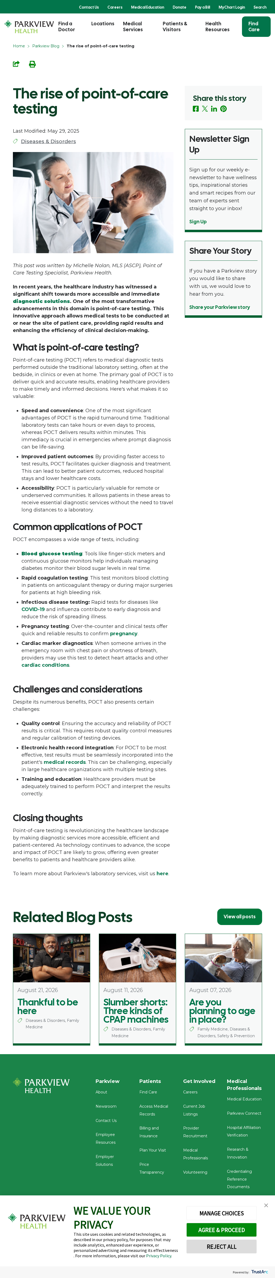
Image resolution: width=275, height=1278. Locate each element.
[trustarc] (259, 1272)
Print (32, 64)
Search (260, 7)
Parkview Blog (45, 46)
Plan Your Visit (152, 1150)
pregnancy (124, 634)
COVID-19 (33, 609)
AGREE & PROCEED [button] (221, 1230)
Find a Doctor (66, 26)
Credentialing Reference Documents (239, 1179)
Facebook (196, 109)
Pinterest (223, 108)
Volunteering (195, 1172)
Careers (114, 7)
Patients (150, 1081)
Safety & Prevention (236, 1035)
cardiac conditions (45, 665)
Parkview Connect (244, 1113)
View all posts (240, 916)
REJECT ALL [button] (222, 1246)
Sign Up (198, 221)
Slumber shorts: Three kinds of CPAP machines (135, 1011)
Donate (179, 7)
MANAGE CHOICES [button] (222, 1213)
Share (16, 64)
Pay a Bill (202, 7)
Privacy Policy (158, 1255)
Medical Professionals (244, 1084)
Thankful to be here (47, 1006)
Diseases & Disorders (48, 141)
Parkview (108, 1081)
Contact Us (89, 7)
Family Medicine (212, 1029)
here (162, 874)
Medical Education (147, 7)
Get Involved (199, 1081)
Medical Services (133, 26)
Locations (102, 23)
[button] (266, 1205)
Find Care (254, 26)
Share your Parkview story (219, 307)
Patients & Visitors (175, 26)
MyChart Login (232, 7)
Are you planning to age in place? (222, 1011)
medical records (65, 762)
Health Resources (217, 26)
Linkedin (214, 109)
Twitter (205, 109)
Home (19, 46)
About (101, 1092)
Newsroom (106, 1106)
